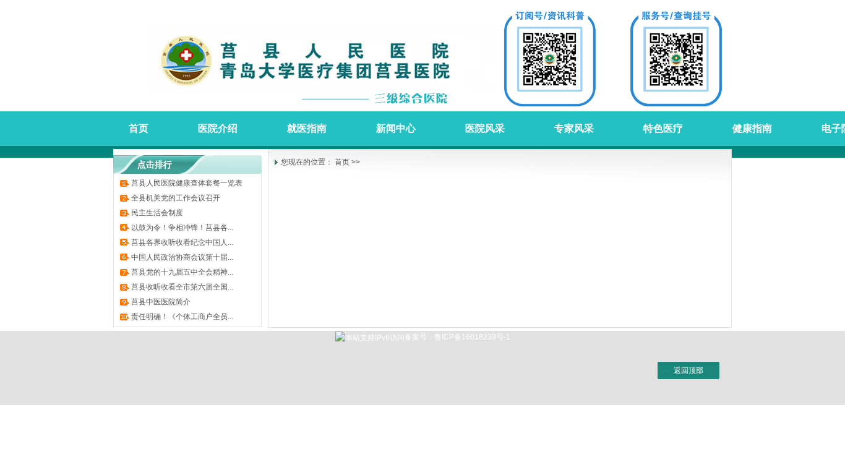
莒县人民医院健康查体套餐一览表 (186, 183)
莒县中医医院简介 (161, 301)
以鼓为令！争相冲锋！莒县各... (182, 227)
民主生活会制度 (157, 212)
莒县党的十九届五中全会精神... (182, 272)
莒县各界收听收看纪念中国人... (182, 242)
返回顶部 (688, 370)
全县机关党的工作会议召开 (175, 198)
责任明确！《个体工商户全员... (182, 316)
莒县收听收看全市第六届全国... (182, 287)
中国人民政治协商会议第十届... (182, 257)
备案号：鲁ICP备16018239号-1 (457, 337)
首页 (342, 162)
